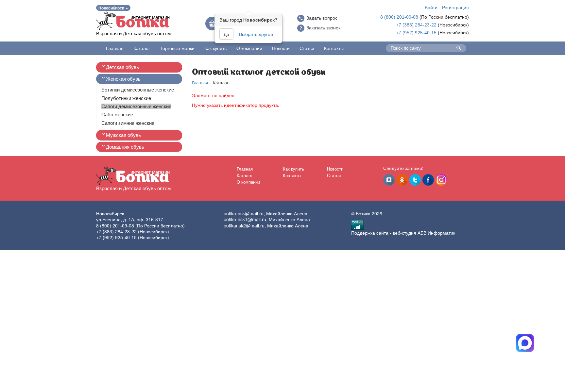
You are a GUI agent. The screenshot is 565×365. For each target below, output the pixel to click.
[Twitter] (415, 180)
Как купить (215, 48)
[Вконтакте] (389, 180)
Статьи (307, 48)
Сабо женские (117, 114)
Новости (281, 48)
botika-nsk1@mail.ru (245, 219)
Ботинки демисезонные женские (137, 89)
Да (226, 34)
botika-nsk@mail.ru (244, 213)
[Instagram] (441, 180)
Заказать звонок (323, 27)
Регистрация (455, 7)
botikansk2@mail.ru (244, 225)
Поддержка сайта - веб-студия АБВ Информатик (403, 232)
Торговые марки (177, 48)
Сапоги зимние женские (127, 123)
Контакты (334, 48)
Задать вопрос (321, 18)
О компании (249, 48)
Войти (431, 7)
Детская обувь (122, 67)
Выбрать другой (256, 34)
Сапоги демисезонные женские (136, 106)
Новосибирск (111, 8)
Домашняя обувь (125, 147)
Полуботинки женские (126, 98)
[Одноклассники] (402, 180)
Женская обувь (123, 79)
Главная (115, 48)
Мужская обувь (123, 135)
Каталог (141, 48)
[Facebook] (428, 180)
